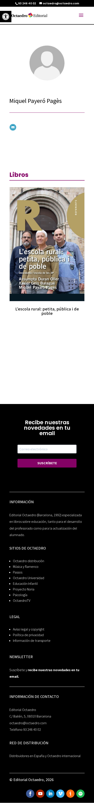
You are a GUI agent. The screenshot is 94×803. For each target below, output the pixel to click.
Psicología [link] (20, 595)
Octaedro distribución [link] (28, 561)
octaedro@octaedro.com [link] (28, 723)
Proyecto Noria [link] (23, 589)
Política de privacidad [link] (28, 635)
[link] (5, 16)
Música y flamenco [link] (25, 566)
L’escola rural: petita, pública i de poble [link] (47, 311)
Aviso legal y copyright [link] (28, 629)
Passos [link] (17, 572)
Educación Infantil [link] (25, 583)
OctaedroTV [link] (21, 600)
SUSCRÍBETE (47, 463)
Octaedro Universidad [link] (28, 578)
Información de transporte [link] (31, 640)
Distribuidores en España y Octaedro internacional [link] (45, 756)
